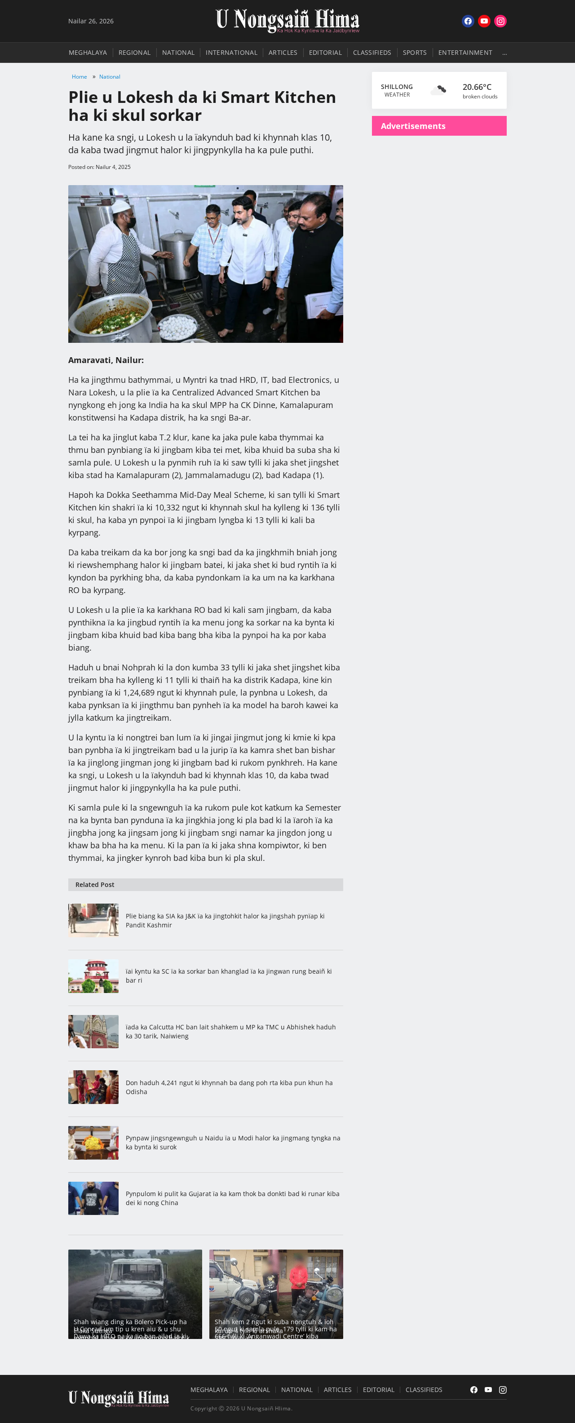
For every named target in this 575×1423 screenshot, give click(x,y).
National (178, 52)
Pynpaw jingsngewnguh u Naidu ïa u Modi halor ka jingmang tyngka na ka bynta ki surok (233, 1142)
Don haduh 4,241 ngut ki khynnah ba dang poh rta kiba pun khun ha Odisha (229, 1087)
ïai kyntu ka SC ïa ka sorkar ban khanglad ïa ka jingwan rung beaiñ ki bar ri (229, 975)
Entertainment (465, 52)
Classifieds (372, 52)
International (231, 52)
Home (79, 76)
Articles (283, 52)
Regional (135, 52)
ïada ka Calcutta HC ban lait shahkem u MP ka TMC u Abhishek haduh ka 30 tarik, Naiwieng (231, 1031)
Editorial (325, 52)
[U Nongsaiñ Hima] (287, 21)
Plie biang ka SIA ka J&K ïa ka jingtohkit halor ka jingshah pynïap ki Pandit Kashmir (225, 920)
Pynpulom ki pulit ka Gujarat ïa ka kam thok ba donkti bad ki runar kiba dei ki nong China (233, 1198)
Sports (415, 52)
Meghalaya (88, 52)
